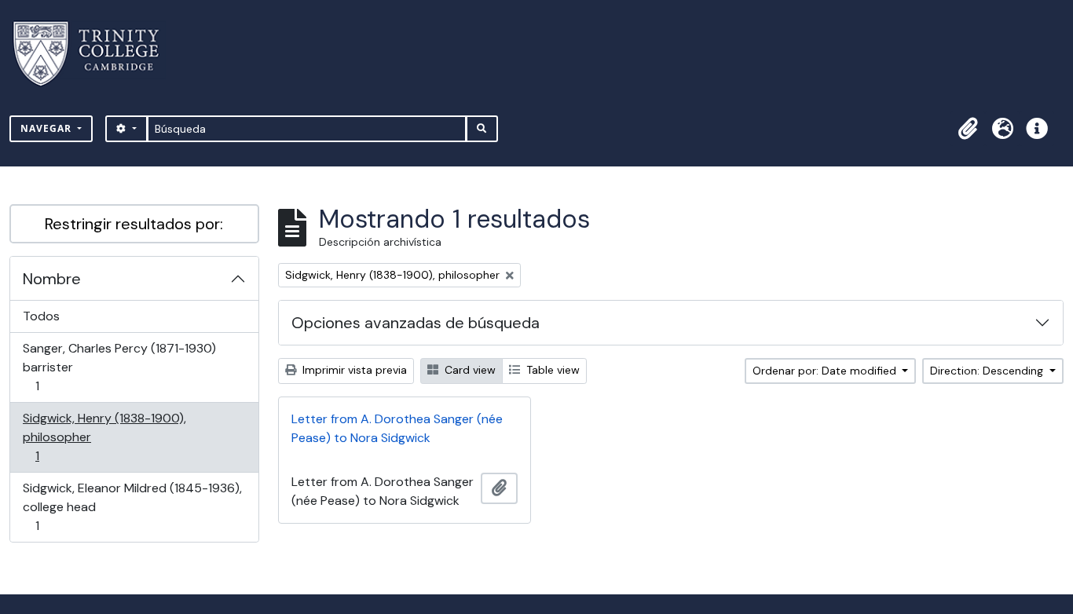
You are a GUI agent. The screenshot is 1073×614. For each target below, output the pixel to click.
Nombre (52, 279)
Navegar (47, 128)
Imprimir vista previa (353, 370)
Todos (41, 316)
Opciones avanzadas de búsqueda (415, 322)
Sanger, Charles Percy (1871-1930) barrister (119, 366)
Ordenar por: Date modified (826, 371)
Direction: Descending (988, 371)
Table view (551, 370)
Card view (468, 370)
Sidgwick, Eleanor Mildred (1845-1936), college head (132, 506)
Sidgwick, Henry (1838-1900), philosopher (104, 436)
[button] (967, 128)
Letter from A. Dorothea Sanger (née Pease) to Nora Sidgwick (397, 428)
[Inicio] (95, 53)
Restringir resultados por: (134, 224)
